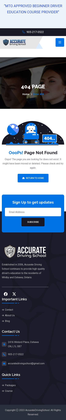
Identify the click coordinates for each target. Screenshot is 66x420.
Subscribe (33, 222)
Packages (10, 385)
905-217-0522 (35, 32)
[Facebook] (6, 294)
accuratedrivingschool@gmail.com (26, 363)
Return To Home (35, 178)
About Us (10, 315)
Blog (7, 321)
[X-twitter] (14, 294)
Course (9, 390)
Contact (9, 309)
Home (25, 94)
